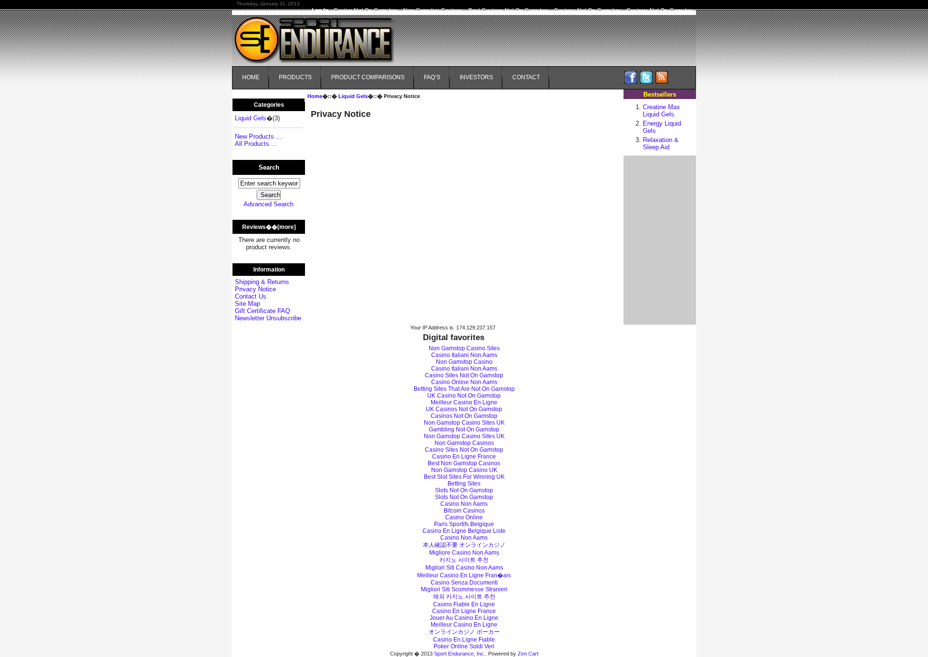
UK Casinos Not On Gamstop (464, 409)
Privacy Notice (255, 289)
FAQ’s (432, 77)
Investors (476, 77)
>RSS (661, 77)
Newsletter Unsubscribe (268, 318)
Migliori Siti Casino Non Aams (464, 567)
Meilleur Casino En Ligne (464, 402)
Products (295, 77)
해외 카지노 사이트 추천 (464, 596)
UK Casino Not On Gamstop (464, 395)
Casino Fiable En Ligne (464, 604)
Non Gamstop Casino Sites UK (464, 422)
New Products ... (258, 136)
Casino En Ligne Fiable (464, 639)
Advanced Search (268, 204)
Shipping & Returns (262, 282)
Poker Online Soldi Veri (464, 646)
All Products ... (256, 143)
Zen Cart (528, 654)
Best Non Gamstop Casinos (464, 463)
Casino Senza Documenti (464, 582)
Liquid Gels (353, 96)
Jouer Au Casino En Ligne (464, 617)
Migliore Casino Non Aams (464, 552)
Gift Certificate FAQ (262, 310)
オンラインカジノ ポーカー (464, 631)
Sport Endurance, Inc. (459, 654)
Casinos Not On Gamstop (587, 10)
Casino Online (464, 517)
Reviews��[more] (269, 227)
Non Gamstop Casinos (433, 10)
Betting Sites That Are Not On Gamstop (464, 389)
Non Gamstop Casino (464, 361)
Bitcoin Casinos (464, 510)
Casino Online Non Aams (464, 382)
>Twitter (646, 77)
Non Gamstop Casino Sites (464, 348)
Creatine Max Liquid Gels (661, 110)
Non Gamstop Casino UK (464, 470)
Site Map (247, 303)
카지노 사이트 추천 (464, 560)
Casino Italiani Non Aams (464, 355)
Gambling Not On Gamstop (464, 429)
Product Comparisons (368, 77)
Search (269, 167)
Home (251, 77)
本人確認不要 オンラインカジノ (464, 545)
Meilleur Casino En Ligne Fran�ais (464, 575)
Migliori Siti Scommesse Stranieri (464, 589)
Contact (526, 77)
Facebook (630, 77)
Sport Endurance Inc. (320, 33)
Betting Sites (464, 483)
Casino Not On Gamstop (365, 10)
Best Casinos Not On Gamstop (508, 10)
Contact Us (250, 296)
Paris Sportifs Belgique (464, 524)
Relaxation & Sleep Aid (661, 143)
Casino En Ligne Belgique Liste (464, 531)
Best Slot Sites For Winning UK (464, 476)
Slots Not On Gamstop (464, 490)
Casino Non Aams (464, 503)
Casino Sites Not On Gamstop (464, 375)
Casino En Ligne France (464, 456)
